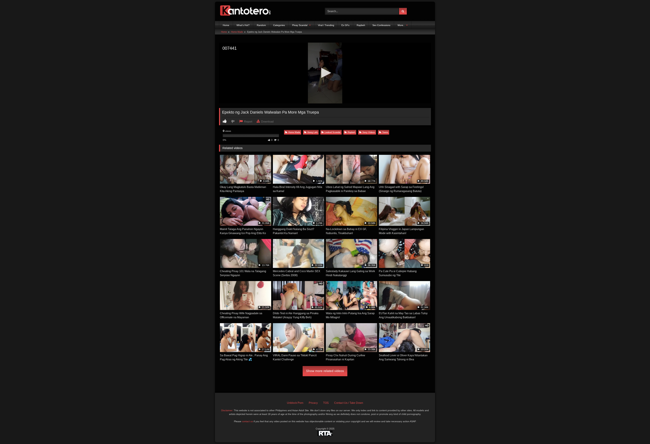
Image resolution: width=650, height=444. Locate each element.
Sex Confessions (381, 25)
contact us (247, 421)
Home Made (237, 32)
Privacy (313, 402)
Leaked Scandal (332, 132)
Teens (385, 132)
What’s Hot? (243, 25)
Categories (279, 25)
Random (261, 25)
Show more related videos (325, 371)
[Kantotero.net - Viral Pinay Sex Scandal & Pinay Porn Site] (246, 11)
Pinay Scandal (299, 25)
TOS (326, 402)
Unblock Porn (295, 402)
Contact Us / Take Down (348, 402)
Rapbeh (361, 25)
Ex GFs (345, 25)
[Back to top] (639, 434)
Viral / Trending (326, 25)
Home (226, 25)
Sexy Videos (368, 132)
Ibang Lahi (312, 132)
